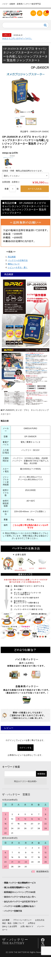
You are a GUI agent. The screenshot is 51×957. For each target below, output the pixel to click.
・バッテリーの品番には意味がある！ (19, 906)
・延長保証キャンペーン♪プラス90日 (18, 892)
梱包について (14, 264)
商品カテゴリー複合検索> (25, 781)
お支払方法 (39, 920)
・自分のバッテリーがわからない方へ (19, 897)
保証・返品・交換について (13, 923)
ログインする (25, 748)
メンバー (40, 926)
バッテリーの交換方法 (18, 260)
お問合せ (31, 923)
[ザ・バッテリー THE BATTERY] (12, 14)
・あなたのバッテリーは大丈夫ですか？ (20, 901)
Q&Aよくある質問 (9, 926)
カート (5, 930)
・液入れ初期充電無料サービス (16, 887)
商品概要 (12, 257)
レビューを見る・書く (18, 267)
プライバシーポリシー (22, 920)
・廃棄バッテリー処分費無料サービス (19, 883)
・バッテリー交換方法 (12, 911)
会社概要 (5, 920)
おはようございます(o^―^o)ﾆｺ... (17, 38)
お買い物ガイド (27, 926)
